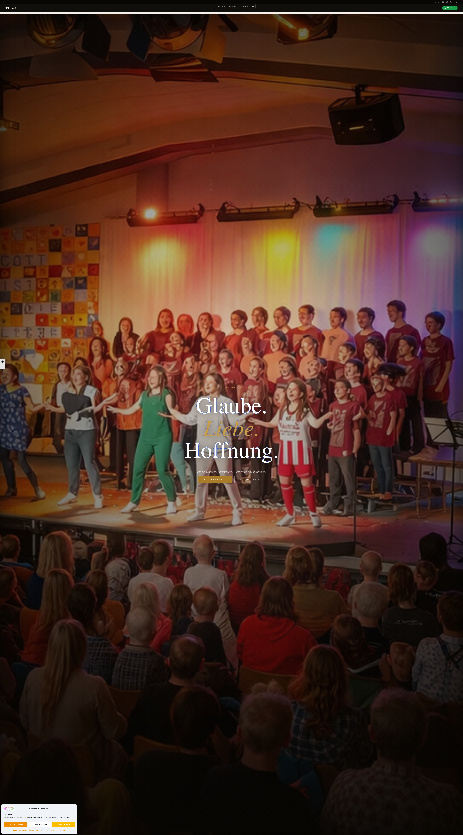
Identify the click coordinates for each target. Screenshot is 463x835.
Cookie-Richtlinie (20, 830)
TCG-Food (245, 6)
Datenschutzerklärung (37, 830)
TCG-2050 (221, 6)
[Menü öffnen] (253, 6)
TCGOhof (14, 8)
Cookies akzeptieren (15, 824)
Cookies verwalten (63, 824)
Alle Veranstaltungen (215, 479)
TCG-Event (233, 6)
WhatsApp (451, 8)
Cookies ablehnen (39, 824)
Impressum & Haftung (56, 830)
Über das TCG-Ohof (249, 479)
